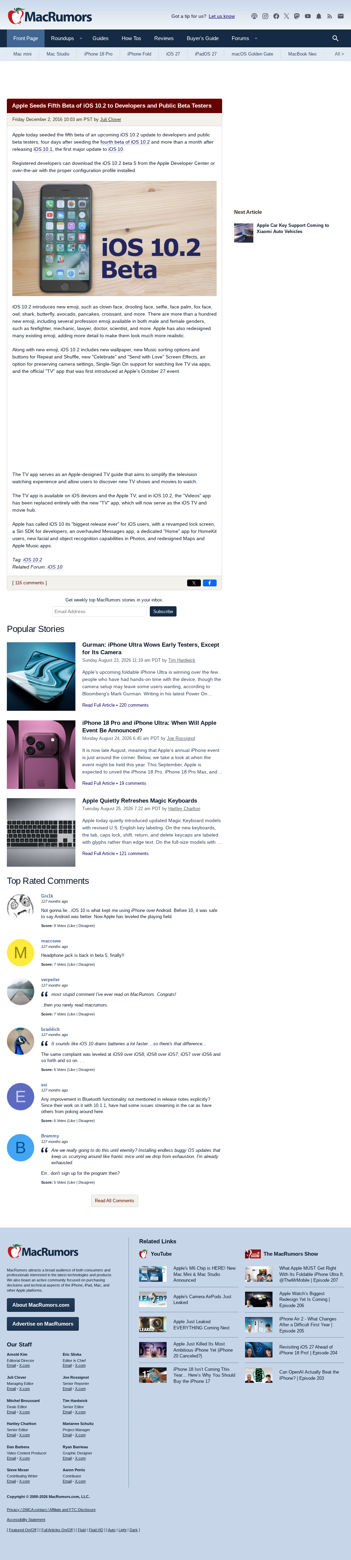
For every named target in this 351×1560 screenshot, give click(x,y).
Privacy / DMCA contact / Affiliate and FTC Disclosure (51, 1510)
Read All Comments (114, 1200)
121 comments (134, 853)
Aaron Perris (74, 1470)
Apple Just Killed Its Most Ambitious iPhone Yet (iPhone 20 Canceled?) (203, 1349)
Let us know (222, 16)
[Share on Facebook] (210, 583)
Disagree (86, 926)
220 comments (134, 705)
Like (72, 926)
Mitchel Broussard (23, 1401)
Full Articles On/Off (57, 1530)
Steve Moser (18, 1470)
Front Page (25, 38)
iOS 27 (173, 54)
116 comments (29, 582)
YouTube (161, 1254)
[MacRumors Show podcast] (254, 16)
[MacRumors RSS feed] (329, 16)
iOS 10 (115, 149)
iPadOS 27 (206, 54)
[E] (20, 1108)
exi (44, 1084)
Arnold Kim (17, 1354)
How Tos (131, 38)
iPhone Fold (139, 54)
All (339, 54)
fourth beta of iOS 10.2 (125, 142)
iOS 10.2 (32, 559)
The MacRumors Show (291, 1254)
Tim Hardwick (181, 660)
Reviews (164, 38)
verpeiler (50, 979)
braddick (50, 1029)
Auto (112, 1530)
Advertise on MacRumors (42, 1324)
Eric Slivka (72, 1354)
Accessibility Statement (26, 1520)
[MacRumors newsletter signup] (340, 16)
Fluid (82, 1530)
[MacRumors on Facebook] (276, 16)
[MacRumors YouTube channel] (307, 16)
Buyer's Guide (203, 38)
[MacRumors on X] (286, 16)
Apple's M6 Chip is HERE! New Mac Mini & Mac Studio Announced (204, 1274)
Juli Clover (110, 119)
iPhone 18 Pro (98, 54)
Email (11, 1365)
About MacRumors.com (40, 1305)
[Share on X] (194, 583)
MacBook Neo (302, 54)
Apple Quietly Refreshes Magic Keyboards (139, 800)
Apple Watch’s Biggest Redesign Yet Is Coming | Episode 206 (304, 1299)
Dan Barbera (18, 1447)
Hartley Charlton (184, 808)
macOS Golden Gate (252, 54)
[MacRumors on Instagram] (265, 16)
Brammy (50, 1135)
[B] (20, 1159)
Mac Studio (58, 54)
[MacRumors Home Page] (50, 16)
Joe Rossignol (181, 738)
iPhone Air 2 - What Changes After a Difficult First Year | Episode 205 (308, 1324)
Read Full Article (98, 705)
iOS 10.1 (43, 149)
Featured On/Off (22, 1530)
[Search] (337, 38)
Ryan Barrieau (75, 1447)
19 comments (132, 783)
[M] (20, 964)
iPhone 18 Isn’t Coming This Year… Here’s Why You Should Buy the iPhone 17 (204, 1375)
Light (122, 1530)
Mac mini (22, 54)
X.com (24, 1365)
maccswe (51, 940)
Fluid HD (96, 1530)
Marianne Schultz (78, 1424)
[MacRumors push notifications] (318, 16)
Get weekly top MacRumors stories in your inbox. (114, 599)
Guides (101, 38)
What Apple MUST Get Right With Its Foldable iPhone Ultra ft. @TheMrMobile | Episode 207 (311, 1274)
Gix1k (47, 896)
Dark (134, 1530)
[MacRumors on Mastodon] (296, 16)
